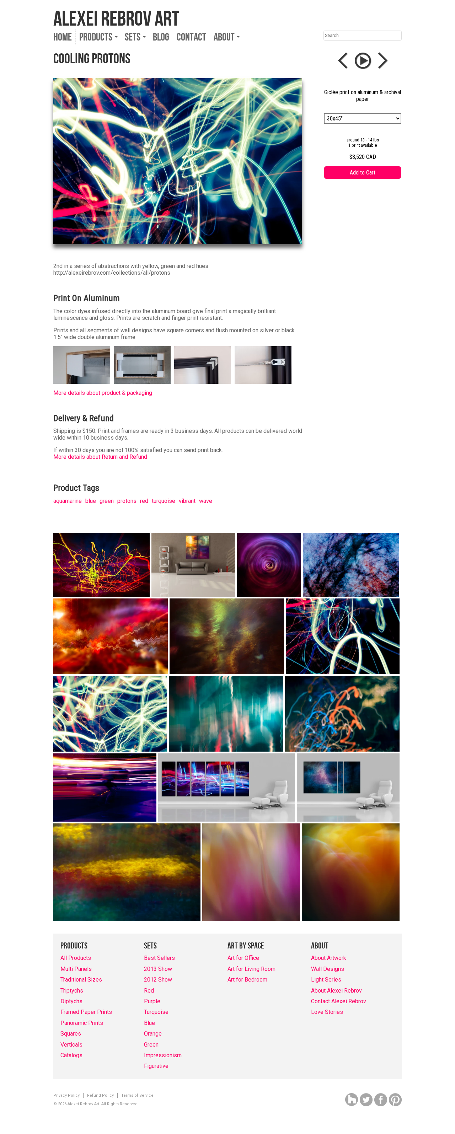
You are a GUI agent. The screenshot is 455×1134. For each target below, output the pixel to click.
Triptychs (71, 990)
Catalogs (71, 1055)
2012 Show (158, 979)
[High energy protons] (110, 714)
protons (126, 501)
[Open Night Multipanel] (226, 787)
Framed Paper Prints (86, 1012)
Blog (161, 37)
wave (205, 501)
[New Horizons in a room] (348, 787)
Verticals (71, 1044)
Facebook (380, 1099)
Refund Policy (100, 1095)
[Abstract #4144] (126, 872)
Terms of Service (137, 1095)
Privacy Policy (66, 1095)
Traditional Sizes (81, 979)
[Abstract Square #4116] (351, 872)
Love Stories (327, 1012)
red (144, 501)
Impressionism (163, 1055)
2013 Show (158, 969)
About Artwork (328, 958)
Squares (70, 1033)
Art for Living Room (251, 969)
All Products (75, 958)
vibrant (187, 501)
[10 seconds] (342, 714)
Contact (191, 37)
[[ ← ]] (344, 60)
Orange (153, 1033)
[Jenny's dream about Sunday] (226, 714)
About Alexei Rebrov (336, 990)
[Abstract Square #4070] (251, 872)
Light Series (326, 979)
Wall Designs (327, 969)
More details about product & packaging (102, 392)
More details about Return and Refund (100, 456)
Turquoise (156, 1012)
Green (151, 1044)
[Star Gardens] (227, 636)
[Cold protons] (343, 636)
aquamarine (67, 501)
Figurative (156, 1066)
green (107, 501)
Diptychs (71, 1001)
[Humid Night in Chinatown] (101, 565)
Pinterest (395, 1099)
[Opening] (351, 565)
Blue (149, 1023)
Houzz (351, 1099)
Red (149, 990)
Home (62, 37)
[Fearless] (104, 787)
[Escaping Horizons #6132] (110, 636)
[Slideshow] (362, 60)
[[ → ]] (381, 60)
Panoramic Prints (81, 1023)
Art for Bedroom (247, 979)
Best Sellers (159, 958)
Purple (152, 1001)
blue (90, 501)
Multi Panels (76, 969)
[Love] (193, 565)
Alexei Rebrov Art (116, 19)
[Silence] (269, 565)
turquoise (163, 501)
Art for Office (243, 958)
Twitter (366, 1099)
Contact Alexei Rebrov (338, 1001)
